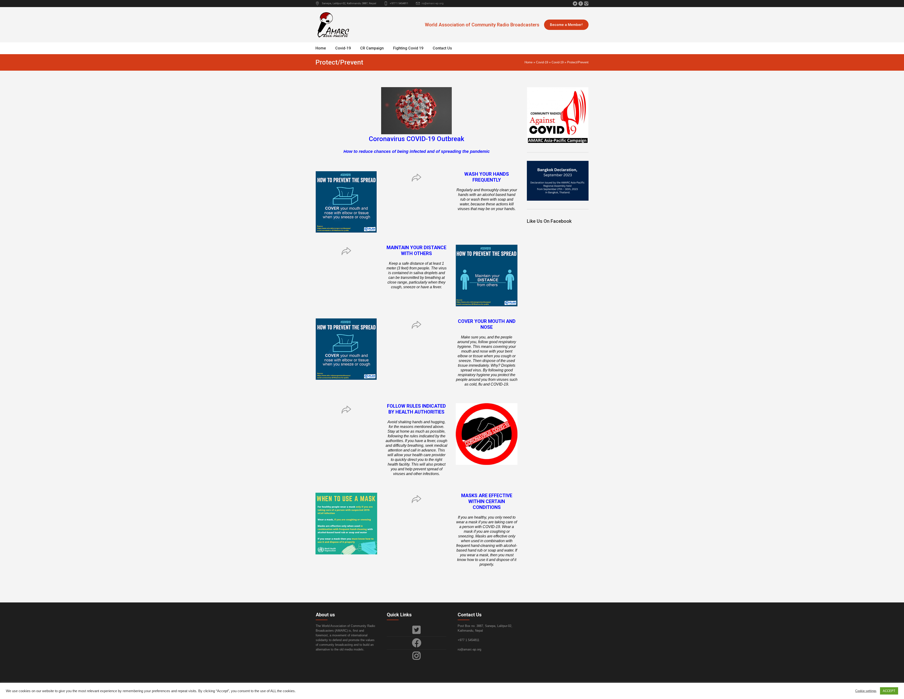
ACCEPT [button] (889, 691)
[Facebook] (580, 3)
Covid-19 (542, 62)
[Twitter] (575, 3)
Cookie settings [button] (865, 691)
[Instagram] (586, 3)
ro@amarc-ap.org (433, 3)
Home (529, 62)
